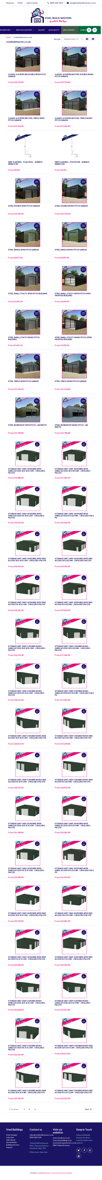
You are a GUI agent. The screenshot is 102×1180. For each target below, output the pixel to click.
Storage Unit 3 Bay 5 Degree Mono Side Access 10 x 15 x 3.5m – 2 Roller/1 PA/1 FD (74, 1047)
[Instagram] (89, 1150)
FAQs (20, 3)
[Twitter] (78, 1150)
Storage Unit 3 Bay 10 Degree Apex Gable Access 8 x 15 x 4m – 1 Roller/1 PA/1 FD (74, 870)
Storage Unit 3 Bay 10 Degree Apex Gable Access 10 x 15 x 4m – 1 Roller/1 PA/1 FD (72, 825)
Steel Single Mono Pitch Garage (71, 250)
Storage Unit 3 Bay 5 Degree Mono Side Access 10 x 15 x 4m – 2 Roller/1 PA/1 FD (27, 1091)
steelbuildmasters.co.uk (45, 1173)
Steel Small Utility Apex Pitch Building (27, 293)
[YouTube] (78, 1155)
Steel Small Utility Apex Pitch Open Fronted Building (72, 294)
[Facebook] (84, 1150)
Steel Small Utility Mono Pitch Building (24, 338)
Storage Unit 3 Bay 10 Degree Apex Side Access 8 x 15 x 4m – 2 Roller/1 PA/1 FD (73, 958)
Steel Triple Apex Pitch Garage (23, 381)
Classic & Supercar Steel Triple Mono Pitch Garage (73, 119)
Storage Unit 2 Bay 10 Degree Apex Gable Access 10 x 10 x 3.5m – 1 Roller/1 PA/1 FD (26, 471)
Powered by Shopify (64, 1173)
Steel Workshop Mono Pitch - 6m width (71, 426)
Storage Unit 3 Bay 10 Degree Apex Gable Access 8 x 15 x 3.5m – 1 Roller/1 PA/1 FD (26, 870)
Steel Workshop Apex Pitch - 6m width (27, 425)
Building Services (12, 1145)
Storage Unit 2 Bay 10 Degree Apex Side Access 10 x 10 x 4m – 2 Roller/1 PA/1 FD (73, 559)
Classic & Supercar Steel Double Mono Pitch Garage (74, 75)
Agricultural (10, 1140)
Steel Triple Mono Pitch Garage (71, 381)
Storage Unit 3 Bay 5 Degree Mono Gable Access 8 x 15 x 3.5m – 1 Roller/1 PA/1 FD (26, 1048)
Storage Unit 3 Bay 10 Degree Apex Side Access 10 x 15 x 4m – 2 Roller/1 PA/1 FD (73, 914)
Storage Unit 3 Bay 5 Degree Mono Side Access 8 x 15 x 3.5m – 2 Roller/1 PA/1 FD (74, 1091)
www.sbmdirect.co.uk (61, 1138)
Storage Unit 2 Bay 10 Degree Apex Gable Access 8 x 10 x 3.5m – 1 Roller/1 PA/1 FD (26, 516)
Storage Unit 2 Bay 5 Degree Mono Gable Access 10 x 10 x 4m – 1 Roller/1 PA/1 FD (72, 648)
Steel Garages (11, 1135)
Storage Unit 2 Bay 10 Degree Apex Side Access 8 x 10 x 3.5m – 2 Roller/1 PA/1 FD (27, 603)
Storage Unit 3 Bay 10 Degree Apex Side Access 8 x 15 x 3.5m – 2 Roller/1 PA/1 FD (27, 958)
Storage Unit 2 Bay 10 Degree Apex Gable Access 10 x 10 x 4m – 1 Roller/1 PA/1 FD (72, 471)
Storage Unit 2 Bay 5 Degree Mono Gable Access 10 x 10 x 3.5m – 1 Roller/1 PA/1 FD (26, 648)
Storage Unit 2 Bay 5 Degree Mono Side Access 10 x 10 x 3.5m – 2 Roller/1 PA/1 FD (27, 737)
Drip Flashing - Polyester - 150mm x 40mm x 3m (72, 163)
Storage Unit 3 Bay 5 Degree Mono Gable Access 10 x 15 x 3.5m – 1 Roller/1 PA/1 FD (26, 1003)
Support (9, 1147)
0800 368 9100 (56, 3)
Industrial (10, 1137)
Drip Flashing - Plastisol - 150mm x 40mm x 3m (25, 163)
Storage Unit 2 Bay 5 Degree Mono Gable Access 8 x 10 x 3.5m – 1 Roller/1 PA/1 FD (26, 693)
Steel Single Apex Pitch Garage (23, 250)
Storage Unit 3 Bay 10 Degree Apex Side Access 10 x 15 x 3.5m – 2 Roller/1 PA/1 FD (27, 914)
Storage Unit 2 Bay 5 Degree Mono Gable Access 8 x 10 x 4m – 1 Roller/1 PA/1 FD (74, 693)
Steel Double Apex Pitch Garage (24, 206)
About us (10, 3)
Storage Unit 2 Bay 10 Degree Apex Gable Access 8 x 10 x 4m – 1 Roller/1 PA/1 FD (74, 516)
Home (8, 37)
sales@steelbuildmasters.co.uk (83, 3)
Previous (15, 1109)
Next (87, 1109)
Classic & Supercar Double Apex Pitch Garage (27, 75)
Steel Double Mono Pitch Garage (71, 206)
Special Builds (11, 1142)
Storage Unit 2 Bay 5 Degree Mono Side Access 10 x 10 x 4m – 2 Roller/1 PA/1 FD (74, 737)
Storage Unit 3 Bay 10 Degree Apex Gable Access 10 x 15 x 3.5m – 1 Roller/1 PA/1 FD (26, 825)
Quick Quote (32, 3)
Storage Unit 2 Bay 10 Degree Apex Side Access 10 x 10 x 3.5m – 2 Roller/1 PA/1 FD (27, 559)
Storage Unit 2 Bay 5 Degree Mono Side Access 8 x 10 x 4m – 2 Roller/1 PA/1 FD (74, 781)
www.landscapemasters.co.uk (64, 1143)
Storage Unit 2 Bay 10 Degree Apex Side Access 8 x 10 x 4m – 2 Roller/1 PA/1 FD (73, 603)
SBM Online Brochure (61, 1145)
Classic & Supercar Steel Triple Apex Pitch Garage (26, 119)
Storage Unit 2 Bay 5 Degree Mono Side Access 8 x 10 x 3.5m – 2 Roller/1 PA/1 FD (27, 781)
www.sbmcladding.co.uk (62, 1140)
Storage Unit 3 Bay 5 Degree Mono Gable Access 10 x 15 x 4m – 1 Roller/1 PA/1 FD (72, 1003)
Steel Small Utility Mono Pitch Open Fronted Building (73, 338)
